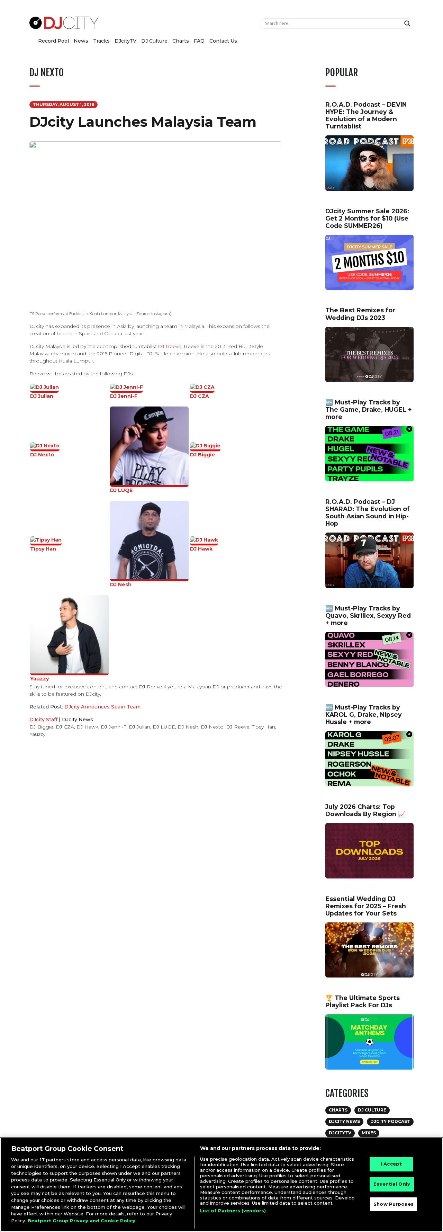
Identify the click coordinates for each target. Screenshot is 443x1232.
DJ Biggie (202, 455)
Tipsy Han (43, 549)
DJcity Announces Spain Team (102, 707)
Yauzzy (39, 679)
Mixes (369, 1132)
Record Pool (53, 41)
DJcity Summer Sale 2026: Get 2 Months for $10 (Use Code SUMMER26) (367, 218)
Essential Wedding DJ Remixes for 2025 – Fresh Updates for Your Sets (365, 906)
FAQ (199, 41)
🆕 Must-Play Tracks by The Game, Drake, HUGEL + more (368, 409)
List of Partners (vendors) (233, 1210)
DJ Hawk (201, 549)
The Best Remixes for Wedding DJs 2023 (360, 313)
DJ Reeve (169, 346)
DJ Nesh (121, 584)
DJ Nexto (42, 455)
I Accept (391, 1164)
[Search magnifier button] (408, 23)
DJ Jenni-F (123, 396)
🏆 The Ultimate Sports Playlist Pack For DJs (362, 1001)
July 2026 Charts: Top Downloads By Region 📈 (365, 810)
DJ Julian (41, 396)
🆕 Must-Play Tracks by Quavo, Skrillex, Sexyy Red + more (368, 615)
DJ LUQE (121, 490)
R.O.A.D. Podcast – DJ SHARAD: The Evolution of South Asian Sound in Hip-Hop (367, 512)
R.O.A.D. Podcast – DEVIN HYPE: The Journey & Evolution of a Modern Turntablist (366, 115)
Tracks (101, 41)
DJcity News (77, 719)
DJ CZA (199, 396)
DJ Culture (154, 41)
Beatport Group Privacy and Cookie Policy (81, 1220)
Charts (180, 41)
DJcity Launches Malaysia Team (142, 121)
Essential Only (391, 1184)
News (81, 41)
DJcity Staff (43, 719)
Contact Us (223, 41)
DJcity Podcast (390, 1121)
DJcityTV (125, 41)
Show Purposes (393, 1204)
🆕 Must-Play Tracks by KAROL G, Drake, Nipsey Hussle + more (363, 714)
